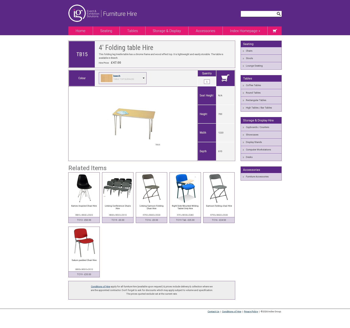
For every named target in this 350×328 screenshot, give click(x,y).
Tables (132, 31)
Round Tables (253, 92)
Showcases (252, 134)
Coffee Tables (253, 85)
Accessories (205, 31)
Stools (249, 58)
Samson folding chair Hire (219, 206)
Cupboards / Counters (257, 127)
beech (116, 76)
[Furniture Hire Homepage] (119, 25)
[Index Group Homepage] (84, 25)
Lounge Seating (254, 65)
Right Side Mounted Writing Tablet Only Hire (185, 207)
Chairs (249, 50)
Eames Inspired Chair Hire (84, 206)
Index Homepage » (245, 31)
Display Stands (254, 142)
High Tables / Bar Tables (259, 107)
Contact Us (213, 311)
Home (80, 31)
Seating (106, 31)
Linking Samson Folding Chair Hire (152, 207)
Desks (249, 157)
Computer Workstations (258, 149)
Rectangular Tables (256, 100)
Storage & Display (167, 31)
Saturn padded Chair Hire (84, 260)
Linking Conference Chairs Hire (118, 207)
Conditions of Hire (100, 286)
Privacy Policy (251, 311)
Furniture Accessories (257, 176)
